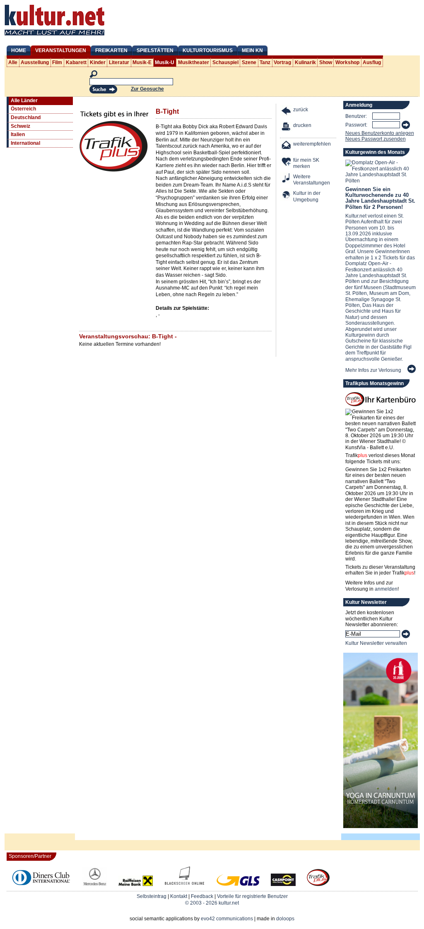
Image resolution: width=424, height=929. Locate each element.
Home (18, 50)
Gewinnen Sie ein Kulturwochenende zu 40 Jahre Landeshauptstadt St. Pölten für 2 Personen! (380, 198)
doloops (285, 919)
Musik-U (164, 62)
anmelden (386, 589)
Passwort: (356, 125)
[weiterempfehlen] (286, 146)
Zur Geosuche (147, 89)
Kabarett (76, 62)
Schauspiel (225, 62)
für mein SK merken (306, 163)
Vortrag (282, 62)
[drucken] (286, 127)
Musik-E (142, 62)
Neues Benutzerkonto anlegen (379, 133)
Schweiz (20, 126)
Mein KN (252, 50)
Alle (12, 62)
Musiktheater (193, 62)
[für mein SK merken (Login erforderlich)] (286, 162)
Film (57, 62)
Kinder (98, 62)
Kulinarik (305, 62)
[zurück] (286, 112)
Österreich (23, 109)
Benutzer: (356, 116)
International (25, 143)
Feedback (202, 896)
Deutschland (26, 117)
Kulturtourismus (208, 50)
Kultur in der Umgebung (306, 196)
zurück (300, 110)
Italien (18, 134)
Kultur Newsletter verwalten (376, 643)
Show (325, 62)
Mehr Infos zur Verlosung (373, 370)
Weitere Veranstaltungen (311, 180)
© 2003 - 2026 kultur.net (212, 903)
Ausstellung (35, 62)
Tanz (265, 62)
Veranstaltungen (60, 50)
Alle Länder (24, 100)
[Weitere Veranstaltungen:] (286, 179)
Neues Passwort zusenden (375, 139)
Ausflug (372, 62)
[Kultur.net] (54, 36)
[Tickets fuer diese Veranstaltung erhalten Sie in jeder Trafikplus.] (114, 171)
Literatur (119, 62)
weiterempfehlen (312, 144)
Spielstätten (155, 50)
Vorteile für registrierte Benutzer (252, 896)
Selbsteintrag (151, 896)
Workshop (347, 62)
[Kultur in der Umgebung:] (286, 195)
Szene (249, 62)
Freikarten (111, 50)
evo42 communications (227, 919)
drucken (302, 125)
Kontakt (178, 896)
